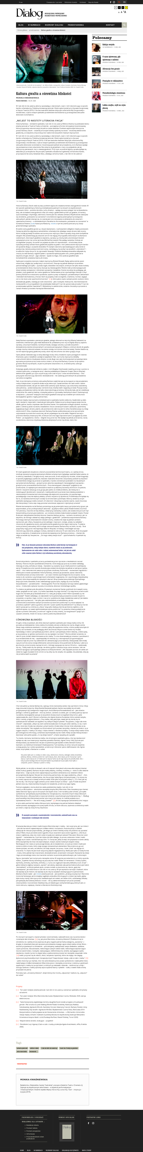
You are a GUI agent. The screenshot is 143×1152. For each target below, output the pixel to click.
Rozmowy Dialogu (54, 25)
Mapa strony (86, 1150)
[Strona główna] (41, 13)
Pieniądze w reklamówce (113, 81)
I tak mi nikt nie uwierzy (49, 1048)
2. (17, 996)
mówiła (53, 223)
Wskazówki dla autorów (32, 1122)
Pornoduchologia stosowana (114, 93)
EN (124, 2)
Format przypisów (33, 1131)
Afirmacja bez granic (111, 68)
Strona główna (22, 30)
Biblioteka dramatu (71, 2)
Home (22, 1150)
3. (17, 1002)
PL (119, 2)
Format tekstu (31, 1128)
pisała (33, 223)
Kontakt (110, 25)
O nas (21, 2)
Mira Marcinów (22, 1051)
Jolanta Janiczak (22, 1048)
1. (17, 990)
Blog (20, 25)
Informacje (30, 1134)
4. (17, 1021)
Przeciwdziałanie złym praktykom (35, 1138)
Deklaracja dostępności (70, 1150)
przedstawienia (76, 25)
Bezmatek (33, 1051)
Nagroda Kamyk (93, 2)
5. (17, 1024)
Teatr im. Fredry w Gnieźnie (69, 1048)
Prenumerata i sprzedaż (54, 2)
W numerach (34, 25)
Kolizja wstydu (108, 44)
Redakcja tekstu (32, 1125)
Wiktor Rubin (34, 1048)
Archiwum (83, 2)
